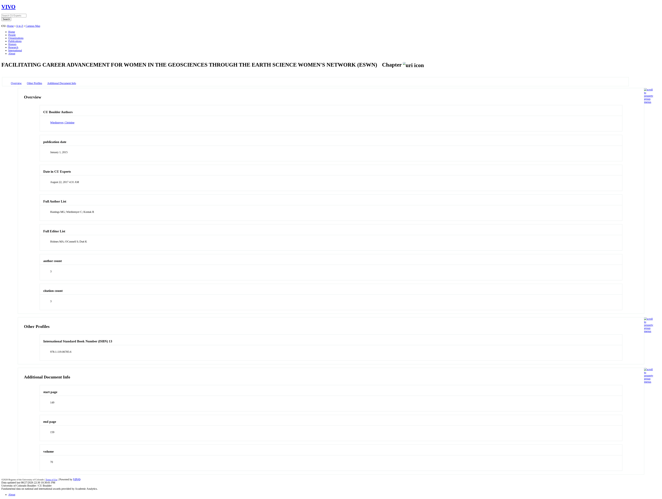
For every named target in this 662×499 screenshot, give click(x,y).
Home (10, 25)
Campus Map (33, 25)
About (11, 53)
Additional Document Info (61, 83)
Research (13, 47)
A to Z (19, 25)
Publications (15, 41)
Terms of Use (51, 479)
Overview (16, 83)
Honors (12, 44)
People (12, 34)
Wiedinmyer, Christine (62, 122)
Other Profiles (34, 83)
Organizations (15, 38)
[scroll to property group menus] (648, 102)
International (15, 50)
